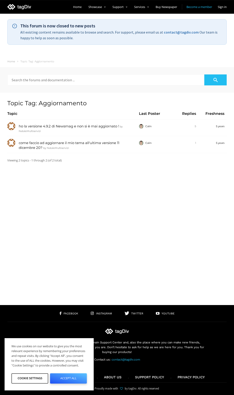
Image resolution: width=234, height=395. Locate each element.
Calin (148, 126)
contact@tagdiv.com (181, 32)
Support (118, 7)
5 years (220, 126)
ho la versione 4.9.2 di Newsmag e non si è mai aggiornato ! (69, 126)
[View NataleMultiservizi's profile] (11, 129)
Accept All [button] (68, 378)
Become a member (199, 7)
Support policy (149, 377)
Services (139, 7)
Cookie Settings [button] (30, 378)
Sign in (222, 7)
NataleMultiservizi (30, 131)
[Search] (215, 79)
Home (77, 7)
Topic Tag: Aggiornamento (47, 103)
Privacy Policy (191, 377)
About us (113, 377)
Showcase (95, 7)
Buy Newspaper (166, 7)
